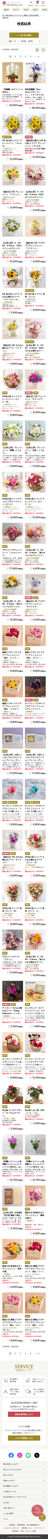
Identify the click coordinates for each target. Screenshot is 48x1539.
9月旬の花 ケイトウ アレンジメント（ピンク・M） (12, 399)
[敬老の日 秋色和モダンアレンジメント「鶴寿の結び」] (35, 1195)
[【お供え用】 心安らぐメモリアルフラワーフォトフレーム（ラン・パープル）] (12, 738)
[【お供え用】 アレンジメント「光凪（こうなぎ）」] (35, 430)
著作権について (27, 1528)
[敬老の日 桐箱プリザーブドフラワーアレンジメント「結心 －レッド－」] (35, 1249)
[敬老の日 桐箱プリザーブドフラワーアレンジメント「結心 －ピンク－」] (12, 1303)
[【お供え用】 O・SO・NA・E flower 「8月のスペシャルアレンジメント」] (12, 226)
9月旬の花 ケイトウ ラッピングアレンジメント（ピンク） (12, 501)
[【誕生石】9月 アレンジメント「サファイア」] (35, 379)
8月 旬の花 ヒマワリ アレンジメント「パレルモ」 (12, 143)
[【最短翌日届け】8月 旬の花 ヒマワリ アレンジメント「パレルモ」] (35, 123)
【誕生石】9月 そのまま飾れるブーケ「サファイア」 (12, 859)
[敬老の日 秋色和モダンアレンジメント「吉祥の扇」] (12, 1249)
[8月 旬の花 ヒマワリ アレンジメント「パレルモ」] (12, 123)
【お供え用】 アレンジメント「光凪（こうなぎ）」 (35, 450)
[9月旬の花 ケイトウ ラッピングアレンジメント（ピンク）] (12, 482)
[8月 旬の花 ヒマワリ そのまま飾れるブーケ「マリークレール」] (12, 277)
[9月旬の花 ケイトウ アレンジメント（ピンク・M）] (12, 379)
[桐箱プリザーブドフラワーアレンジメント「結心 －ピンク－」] (35, 635)
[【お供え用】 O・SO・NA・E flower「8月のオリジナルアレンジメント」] (35, 175)
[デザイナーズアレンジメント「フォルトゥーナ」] (12, 533)
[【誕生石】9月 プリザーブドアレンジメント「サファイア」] (35, 584)
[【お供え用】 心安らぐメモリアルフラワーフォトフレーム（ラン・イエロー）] (35, 738)
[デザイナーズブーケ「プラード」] (12, 940)
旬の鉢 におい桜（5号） (35, 1110)
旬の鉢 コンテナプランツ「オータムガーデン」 (12, 1113)
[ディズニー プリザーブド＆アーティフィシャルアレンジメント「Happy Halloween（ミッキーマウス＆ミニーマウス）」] (35, 686)
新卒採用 (15, 1531)
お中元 (26, 10)
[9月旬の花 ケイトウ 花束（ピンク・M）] (12, 891)
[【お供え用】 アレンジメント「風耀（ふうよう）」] (12, 430)
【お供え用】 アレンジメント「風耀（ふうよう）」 (12, 450)
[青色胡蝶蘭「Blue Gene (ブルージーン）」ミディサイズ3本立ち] (35, 72)
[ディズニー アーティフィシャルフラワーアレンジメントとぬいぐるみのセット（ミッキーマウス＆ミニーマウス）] (35, 1042)
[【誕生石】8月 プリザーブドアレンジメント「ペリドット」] (35, 226)
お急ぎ (35, 10)
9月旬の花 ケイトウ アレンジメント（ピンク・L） (34, 501)
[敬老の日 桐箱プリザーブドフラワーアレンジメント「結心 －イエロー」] (35, 1303)
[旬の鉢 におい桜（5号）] (35, 1093)
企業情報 (12, 1525)
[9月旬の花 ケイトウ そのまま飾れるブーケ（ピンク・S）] (35, 840)
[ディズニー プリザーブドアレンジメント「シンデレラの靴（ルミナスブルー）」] (35, 789)
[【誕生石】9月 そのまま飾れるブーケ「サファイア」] (12, 840)
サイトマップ (39, 1528)
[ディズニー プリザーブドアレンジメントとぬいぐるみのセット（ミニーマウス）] (12, 1042)
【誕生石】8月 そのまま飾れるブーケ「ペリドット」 (12, 348)
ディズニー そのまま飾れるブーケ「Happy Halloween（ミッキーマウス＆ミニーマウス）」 (12, 1013)
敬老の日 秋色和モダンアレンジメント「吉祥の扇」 (12, 1268)
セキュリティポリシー (12, 1528)
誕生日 (6, 10)
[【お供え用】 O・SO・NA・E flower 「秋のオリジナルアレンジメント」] (35, 533)
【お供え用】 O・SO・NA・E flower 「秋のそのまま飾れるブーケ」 (35, 959)
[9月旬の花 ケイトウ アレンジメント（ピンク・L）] (35, 482)
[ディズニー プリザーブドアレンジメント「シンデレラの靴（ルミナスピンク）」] (12, 789)
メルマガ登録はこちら (24, 1438)
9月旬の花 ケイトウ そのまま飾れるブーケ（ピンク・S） (34, 859)
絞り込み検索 (25, 35)
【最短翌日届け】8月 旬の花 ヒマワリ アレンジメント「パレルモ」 (35, 143)
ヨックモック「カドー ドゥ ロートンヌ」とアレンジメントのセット (35, 1010)
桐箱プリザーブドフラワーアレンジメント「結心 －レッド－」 (12, 655)
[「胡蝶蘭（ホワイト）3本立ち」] (12, 72)
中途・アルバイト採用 (28, 1531)
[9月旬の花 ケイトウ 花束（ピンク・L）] (35, 891)
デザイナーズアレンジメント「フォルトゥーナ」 (12, 552)
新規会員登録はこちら (24, 1414)
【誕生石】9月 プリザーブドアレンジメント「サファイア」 (35, 604)
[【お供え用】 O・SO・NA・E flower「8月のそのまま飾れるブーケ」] (35, 328)
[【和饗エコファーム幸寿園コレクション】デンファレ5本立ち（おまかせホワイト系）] (35, 1144)
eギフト (16, 10)
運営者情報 (21, 1525)
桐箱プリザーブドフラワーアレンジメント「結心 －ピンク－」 (34, 655)
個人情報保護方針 (33, 1525)
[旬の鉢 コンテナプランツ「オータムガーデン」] (12, 1093)
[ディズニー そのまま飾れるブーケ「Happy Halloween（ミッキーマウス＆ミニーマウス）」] (12, 991)
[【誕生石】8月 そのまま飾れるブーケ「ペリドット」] (12, 328)
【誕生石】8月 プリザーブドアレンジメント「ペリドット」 (35, 245)
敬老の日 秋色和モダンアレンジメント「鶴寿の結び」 (35, 1215)
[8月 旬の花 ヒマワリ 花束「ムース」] (35, 277)
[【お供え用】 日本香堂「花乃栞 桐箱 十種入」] (12, 1195)
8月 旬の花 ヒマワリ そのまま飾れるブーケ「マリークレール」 (12, 296)
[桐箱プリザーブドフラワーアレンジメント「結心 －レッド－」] (12, 635)
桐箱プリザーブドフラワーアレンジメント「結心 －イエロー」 (12, 706)
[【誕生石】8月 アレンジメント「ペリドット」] (12, 175)
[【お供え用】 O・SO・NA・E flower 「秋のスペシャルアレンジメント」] (12, 584)
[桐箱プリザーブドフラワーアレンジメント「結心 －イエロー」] (12, 686)
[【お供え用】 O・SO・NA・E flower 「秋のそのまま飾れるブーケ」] (35, 940)
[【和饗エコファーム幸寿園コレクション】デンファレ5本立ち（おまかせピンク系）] (12, 1144)
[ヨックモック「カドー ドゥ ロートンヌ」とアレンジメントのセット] (35, 991)
